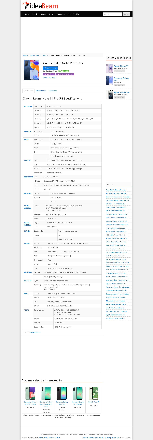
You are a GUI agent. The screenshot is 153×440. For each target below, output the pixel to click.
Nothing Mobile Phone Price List (116, 277)
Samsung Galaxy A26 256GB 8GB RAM (46, 404)
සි (76, 14)
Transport (115, 438)
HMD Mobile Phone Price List (115, 228)
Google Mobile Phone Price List (116, 221)
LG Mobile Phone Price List (115, 256)
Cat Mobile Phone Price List (115, 204)
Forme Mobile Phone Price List (116, 218)
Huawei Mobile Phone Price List (116, 238)
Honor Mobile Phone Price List (116, 231)
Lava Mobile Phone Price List (115, 249)
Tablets (91, 438)
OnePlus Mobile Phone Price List (117, 280)
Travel (51, 14)
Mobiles (85, 438)
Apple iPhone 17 (121, 66)
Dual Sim (47, 74)
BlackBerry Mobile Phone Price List (117, 197)
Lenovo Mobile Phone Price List (116, 252)
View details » (119, 71)
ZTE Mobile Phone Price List (115, 318)
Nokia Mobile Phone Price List (116, 273)
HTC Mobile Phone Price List (115, 235)
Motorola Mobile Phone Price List (117, 270)
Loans (96, 438)
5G (72, 74)
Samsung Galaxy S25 (121, 79)
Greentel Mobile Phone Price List (117, 225)
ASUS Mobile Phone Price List (116, 193)
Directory (108, 438)
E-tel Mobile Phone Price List (115, 211)
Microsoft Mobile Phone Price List (117, 266)
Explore (101, 438)
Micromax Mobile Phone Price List (117, 263)
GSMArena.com (35, 332)
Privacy (51, 438)
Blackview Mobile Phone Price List (117, 200)
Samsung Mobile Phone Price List (117, 294)
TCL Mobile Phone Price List (115, 301)
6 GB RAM (60, 74)
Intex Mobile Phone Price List (115, 245)
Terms (46, 438)
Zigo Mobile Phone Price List (115, 315)
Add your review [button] (51, 68)
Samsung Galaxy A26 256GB (78, 403)
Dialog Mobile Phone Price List (116, 207)
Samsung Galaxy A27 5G (62, 403)
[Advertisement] (76, 35)
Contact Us (61, 14)
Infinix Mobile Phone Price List (116, 242)
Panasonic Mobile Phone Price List (117, 287)
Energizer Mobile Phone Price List (117, 214)
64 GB (67, 74)
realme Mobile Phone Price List (116, 290)
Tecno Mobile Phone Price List (116, 304)
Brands (35, 14)
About (41, 438)
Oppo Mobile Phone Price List (116, 284)
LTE (53, 74)
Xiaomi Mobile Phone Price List (116, 311)
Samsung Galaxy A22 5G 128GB (30, 403)
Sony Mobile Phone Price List (116, 297)
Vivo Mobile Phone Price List (115, 308)
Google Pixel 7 (93, 402)
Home (27, 14)
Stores (43, 14)
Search (126, 14)
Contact (57, 438)
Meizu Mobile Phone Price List (116, 259)
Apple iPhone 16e (121, 92)
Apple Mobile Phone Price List (116, 190)
